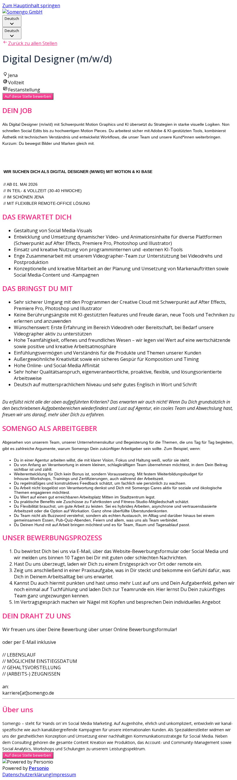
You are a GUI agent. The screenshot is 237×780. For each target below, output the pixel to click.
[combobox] (11, 21)
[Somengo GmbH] (22, 12)
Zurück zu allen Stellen (32, 43)
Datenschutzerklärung (26, 774)
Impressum (63, 774)
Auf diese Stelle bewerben (28, 96)
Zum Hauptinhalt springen (31, 5)
